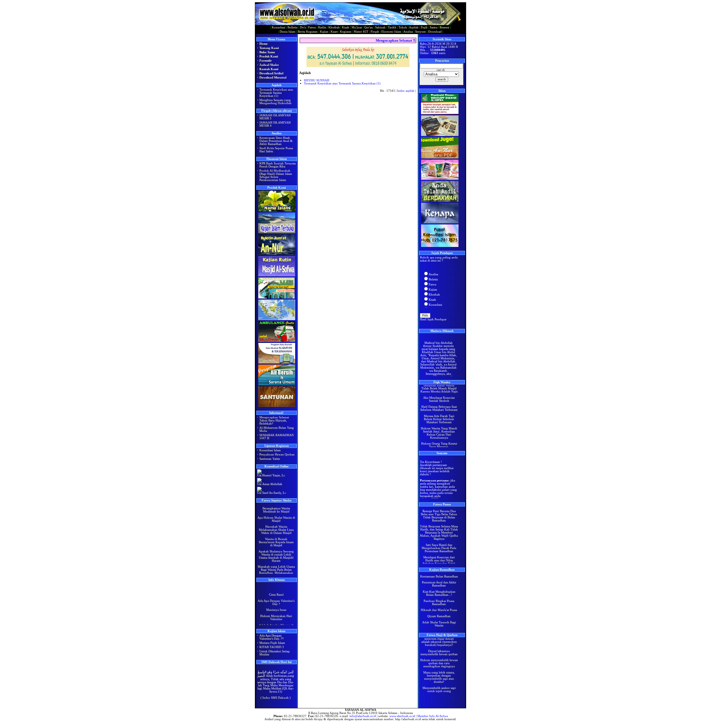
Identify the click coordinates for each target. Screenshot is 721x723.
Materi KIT (361, 31)
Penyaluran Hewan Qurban (277, 454)
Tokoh (403, 27)
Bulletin (293, 27)
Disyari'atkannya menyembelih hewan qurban (438, 641)
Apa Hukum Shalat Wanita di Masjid (276, 507)
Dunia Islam (287, 31)
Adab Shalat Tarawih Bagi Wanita (439, 612)
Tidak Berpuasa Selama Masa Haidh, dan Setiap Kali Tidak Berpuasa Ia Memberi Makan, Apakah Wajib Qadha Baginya (439, 521)
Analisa (408, 31)
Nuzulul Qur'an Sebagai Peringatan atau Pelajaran (438, 621)
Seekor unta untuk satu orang (439, 687)
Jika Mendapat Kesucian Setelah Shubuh (439, 388)
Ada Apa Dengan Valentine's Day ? (276, 596)
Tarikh (392, 27)
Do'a (303, 27)
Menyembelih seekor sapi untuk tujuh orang (438, 678)
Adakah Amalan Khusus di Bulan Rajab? (276, 621)
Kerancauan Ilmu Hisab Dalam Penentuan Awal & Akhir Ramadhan (276, 141)
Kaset (334, 31)
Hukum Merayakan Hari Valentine (276, 612)
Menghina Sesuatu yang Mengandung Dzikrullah (275, 102)
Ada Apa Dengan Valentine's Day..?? (271, 637)
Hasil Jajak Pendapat (433, 319)
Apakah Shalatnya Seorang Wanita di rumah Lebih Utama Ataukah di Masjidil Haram (276, 544)
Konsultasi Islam (270, 450)
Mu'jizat (356, 27)
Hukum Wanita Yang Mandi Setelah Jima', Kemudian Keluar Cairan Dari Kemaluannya (439, 421)
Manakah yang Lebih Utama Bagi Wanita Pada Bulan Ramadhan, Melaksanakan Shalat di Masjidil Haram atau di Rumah (276, 561)
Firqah (375, 31)
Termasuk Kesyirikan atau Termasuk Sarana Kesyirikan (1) (276, 92)
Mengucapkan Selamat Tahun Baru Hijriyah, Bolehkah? (274, 420)
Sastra (433, 27)
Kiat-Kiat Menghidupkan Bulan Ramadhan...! (438, 582)
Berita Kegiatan (308, 31)
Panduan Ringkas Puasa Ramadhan (439, 591)
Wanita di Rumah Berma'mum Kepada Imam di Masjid (276, 530)
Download (435, 31)
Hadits (322, 27)
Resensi (444, 27)
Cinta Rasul (276, 588)
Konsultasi (278, 27)
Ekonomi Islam (391, 31)
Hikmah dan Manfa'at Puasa (439, 598)
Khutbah (334, 27)
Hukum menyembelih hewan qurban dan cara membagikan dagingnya (439, 651)
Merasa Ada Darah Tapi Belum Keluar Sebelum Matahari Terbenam (439, 407)
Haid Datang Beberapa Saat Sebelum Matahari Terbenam (439, 397)
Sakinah (380, 27)
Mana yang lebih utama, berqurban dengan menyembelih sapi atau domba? (439, 665)
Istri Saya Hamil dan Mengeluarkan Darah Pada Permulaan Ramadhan (439, 536)
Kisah (345, 27)
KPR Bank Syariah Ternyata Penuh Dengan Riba (277, 165)
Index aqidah (405, 90)
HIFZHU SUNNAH (316, 80)
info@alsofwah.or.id (363, 716)
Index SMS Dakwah (275, 691)
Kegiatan (345, 31)
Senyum (420, 31)
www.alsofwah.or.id (402, 716)
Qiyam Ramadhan (439, 604)
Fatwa (312, 27)
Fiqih (424, 27)
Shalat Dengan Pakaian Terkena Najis (439, 443)
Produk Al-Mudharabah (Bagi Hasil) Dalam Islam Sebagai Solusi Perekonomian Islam (275, 175)
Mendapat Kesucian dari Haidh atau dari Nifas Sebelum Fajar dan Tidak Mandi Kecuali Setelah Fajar (438, 550)
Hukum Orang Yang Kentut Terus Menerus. (439, 433)
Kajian (324, 31)
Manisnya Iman (276, 604)
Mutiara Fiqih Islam (272, 642)
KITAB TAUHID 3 (271, 647)
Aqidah (414, 27)
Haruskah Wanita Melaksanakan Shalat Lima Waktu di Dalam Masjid (276, 518)
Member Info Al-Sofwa (432, 716)
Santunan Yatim (269, 458)
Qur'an (368, 27)
